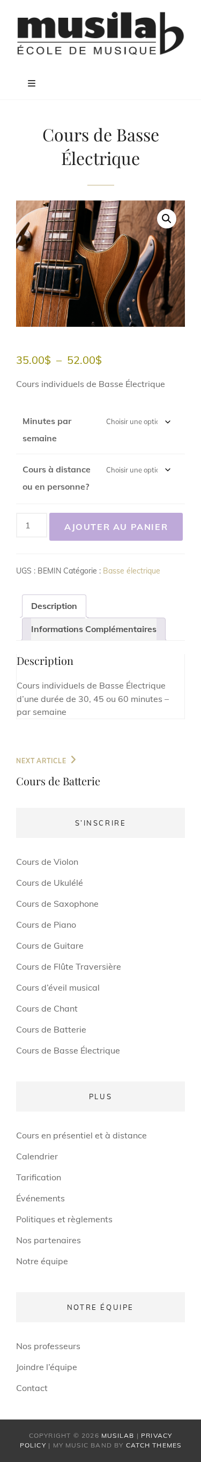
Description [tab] (54, 605)
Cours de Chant (47, 1008)
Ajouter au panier (116, 526)
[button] (166, 218)
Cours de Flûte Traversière (68, 966)
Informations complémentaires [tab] (94, 629)
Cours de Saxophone (57, 903)
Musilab (117, 1435)
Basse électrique (131, 571)
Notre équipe (42, 1261)
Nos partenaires (48, 1240)
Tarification (38, 1177)
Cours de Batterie (51, 1029)
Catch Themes (153, 1445)
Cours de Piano (46, 924)
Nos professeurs (48, 1346)
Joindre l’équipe (46, 1366)
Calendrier (37, 1156)
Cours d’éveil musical (58, 987)
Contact (32, 1387)
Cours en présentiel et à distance (81, 1135)
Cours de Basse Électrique (68, 1050)
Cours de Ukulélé (49, 882)
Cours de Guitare (50, 945)
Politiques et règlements (64, 1219)
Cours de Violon (47, 861)
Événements (40, 1198)
